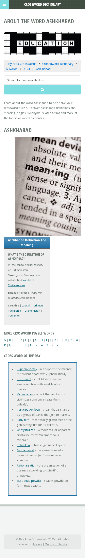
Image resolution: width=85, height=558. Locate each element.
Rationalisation (26, 465)
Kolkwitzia (23, 445)
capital (26, 305)
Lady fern (23, 420)
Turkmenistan (32, 310)
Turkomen (14, 315)
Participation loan (28, 409)
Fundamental (25, 450)
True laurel (24, 379)
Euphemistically (27, 369)
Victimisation (25, 394)
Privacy (37, 544)
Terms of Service (56, 544)
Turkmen (37, 305)
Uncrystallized (26, 430)
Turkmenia (14, 310)
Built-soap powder (29, 481)
